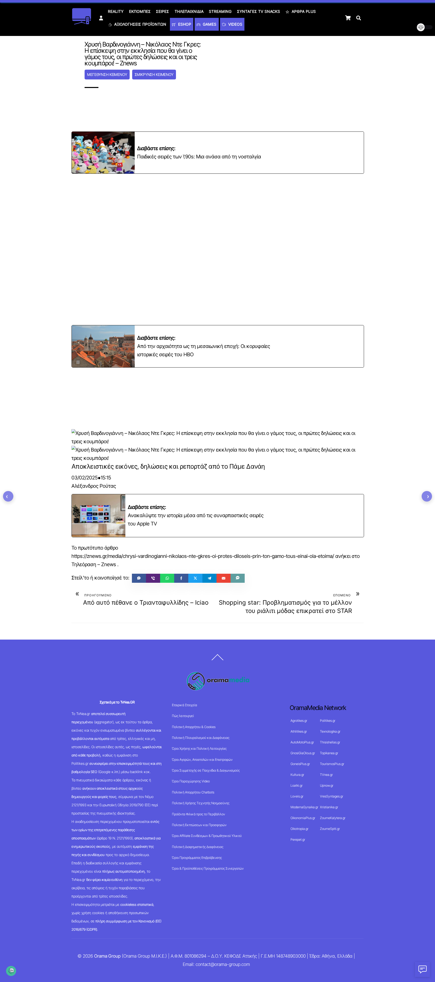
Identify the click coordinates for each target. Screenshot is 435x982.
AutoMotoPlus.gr (302, 742)
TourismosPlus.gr (332, 764)
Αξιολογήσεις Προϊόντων (139, 24)
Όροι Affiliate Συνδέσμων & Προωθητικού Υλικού (207, 836)
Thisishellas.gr (330, 742)
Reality (116, 11)
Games (209, 24)
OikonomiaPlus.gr (303, 818)
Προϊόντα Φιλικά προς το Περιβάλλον (198, 814)
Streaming (220, 11)
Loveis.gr (297, 796)
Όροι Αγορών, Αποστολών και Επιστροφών (202, 759)
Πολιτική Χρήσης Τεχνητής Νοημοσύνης (200, 803)
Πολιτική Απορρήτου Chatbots (193, 792)
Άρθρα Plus (303, 11)
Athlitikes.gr (299, 731)
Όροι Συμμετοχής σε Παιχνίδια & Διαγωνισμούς (206, 770)
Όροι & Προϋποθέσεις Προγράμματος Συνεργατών (208, 868)
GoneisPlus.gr (300, 764)
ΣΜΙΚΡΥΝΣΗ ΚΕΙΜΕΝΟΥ (154, 74)
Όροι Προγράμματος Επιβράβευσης (197, 858)
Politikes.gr (327, 721)
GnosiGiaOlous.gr (303, 753)
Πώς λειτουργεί (183, 716)
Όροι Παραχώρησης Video (191, 781)
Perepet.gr (298, 839)
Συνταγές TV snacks (258, 11)
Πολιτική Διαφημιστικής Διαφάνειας (197, 847)
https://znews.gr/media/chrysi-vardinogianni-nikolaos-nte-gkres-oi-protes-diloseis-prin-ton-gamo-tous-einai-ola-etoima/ (202, 556)
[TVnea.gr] (81, 23)
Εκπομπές (140, 11)
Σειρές (162, 11)
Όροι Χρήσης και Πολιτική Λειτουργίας (199, 748)
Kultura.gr (297, 775)
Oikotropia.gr (299, 829)
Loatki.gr (297, 785)
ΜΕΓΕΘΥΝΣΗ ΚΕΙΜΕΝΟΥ (107, 74)
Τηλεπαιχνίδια (189, 11)
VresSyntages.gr (331, 796)
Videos (234, 24)
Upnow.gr (326, 785)
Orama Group (107, 956)
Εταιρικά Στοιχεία (184, 705)
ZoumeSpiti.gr (330, 829)
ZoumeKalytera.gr (332, 818)
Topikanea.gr (329, 753)
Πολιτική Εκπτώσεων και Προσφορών (199, 825)
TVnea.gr (326, 775)
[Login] (101, 18)
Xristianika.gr (329, 807)
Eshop (184, 24)
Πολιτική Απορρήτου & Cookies (193, 727)
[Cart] (348, 18)
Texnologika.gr (330, 731)
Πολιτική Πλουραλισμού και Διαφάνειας (200, 738)
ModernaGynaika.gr (304, 807)
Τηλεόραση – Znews (93, 564)
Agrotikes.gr (299, 721)
